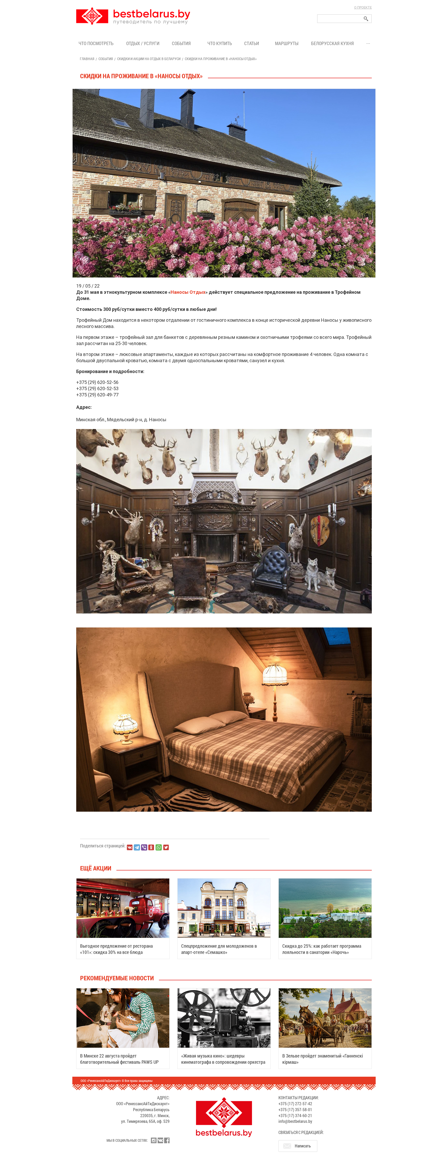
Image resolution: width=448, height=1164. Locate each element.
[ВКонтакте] (130, 847)
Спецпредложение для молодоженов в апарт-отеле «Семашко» (219, 949)
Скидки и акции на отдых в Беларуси (148, 58)
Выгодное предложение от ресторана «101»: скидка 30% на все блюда (116, 949)
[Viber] (144, 847)
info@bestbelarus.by (295, 1121)
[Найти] (366, 18)
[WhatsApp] (159, 847)
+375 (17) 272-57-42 (295, 1103)
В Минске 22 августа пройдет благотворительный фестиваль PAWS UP (119, 1059)
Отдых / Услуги (142, 43)
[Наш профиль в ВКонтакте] (160, 1140)
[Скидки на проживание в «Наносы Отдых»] (224, 89)
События (182, 43)
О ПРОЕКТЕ (363, 7)
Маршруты (286, 43)
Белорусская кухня (332, 43)
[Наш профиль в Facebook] (167, 1140)
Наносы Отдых (188, 292)
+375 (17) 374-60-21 (295, 1115)
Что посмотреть (96, 43)
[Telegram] (137, 847)
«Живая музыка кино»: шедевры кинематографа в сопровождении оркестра (223, 1059)
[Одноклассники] (151, 847)
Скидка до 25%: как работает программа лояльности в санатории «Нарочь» (321, 949)
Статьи (252, 43)
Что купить (219, 43)
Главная (87, 58)
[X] (166, 847)
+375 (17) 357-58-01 (295, 1109)
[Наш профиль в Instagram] (154, 1140)
